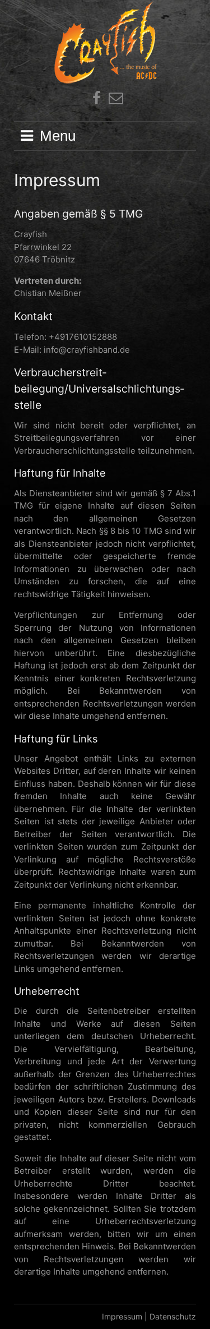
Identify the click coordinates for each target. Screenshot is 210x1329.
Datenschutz (173, 1316)
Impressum (122, 1316)
